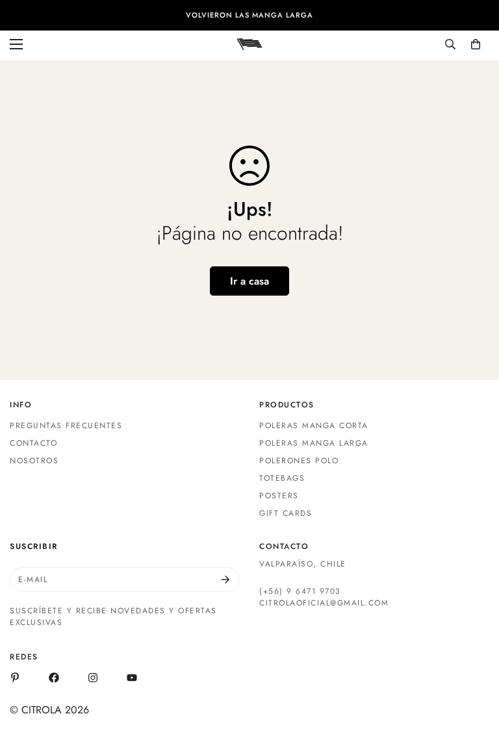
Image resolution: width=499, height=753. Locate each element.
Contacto (33, 443)
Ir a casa (249, 281)
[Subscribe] (225, 579)
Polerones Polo (299, 460)
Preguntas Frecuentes (66, 425)
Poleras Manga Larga (313, 443)
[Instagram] (93, 677)
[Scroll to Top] (474, 682)
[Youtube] (132, 677)
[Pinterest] (15, 677)
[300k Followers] (54, 677)
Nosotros (34, 460)
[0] (475, 44)
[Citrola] (249, 43)
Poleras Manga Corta (313, 425)
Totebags (282, 478)
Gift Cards (285, 513)
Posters (279, 496)
